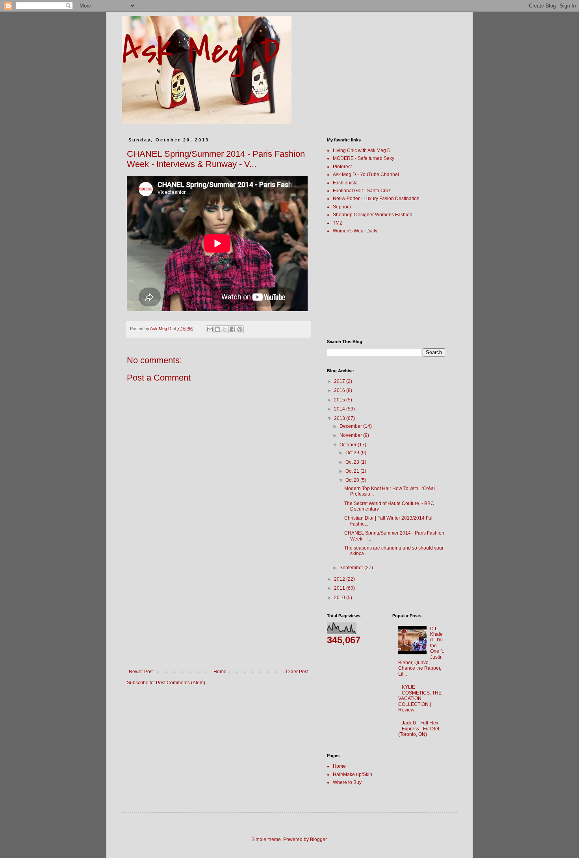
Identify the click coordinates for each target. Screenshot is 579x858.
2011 (340, 588)
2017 (340, 381)
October (349, 445)
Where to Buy (347, 782)
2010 (340, 597)
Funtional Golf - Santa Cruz (362, 190)
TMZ (337, 223)
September (352, 567)
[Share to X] (225, 329)
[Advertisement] (219, 610)
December (351, 426)
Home (219, 671)
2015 (340, 400)
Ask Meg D (201, 51)
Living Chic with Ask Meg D (362, 150)
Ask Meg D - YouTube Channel (366, 174)
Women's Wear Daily (355, 231)
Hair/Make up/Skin (352, 774)
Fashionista (345, 183)
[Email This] (210, 329)
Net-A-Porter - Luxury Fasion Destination (376, 198)
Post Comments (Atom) (180, 682)
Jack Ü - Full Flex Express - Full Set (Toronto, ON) (419, 728)
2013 (340, 418)
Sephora (342, 207)
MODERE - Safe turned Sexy (363, 158)
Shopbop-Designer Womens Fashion (372, 214)
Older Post (297, 671)
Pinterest (342, 166)
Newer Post (141, 671)
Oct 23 (352, 462)
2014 (340, 409)
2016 (340, 390)
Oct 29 (352, 452)
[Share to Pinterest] (240, 329)
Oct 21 (352, 471)
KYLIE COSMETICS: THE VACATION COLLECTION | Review (420, 698)
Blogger (318, 839)
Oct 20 (352, 480)
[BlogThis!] (217, 329)
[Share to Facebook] (232, 329)
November (351, 435)
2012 (340, 579)
